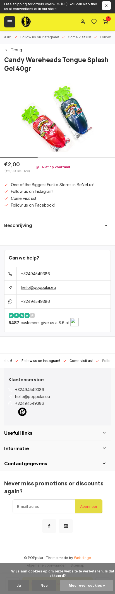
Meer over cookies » (87, 585)
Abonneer (88, 506)
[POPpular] (39, 21)
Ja (18, 585)
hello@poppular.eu (38, 287)
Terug (16, 49)
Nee (44, 585)
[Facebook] (49, 526)
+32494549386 (35, 273)
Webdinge (82, 558)
